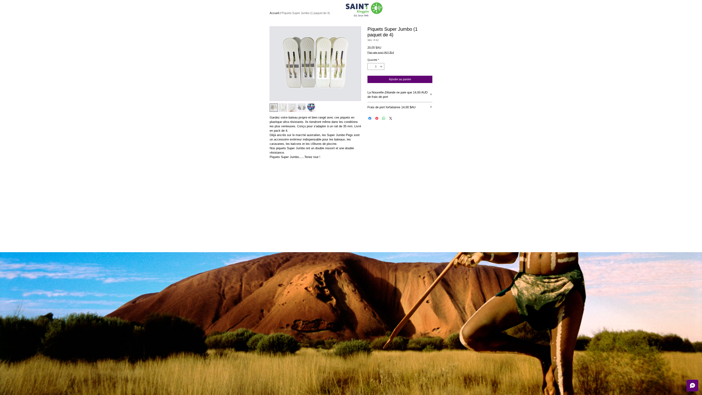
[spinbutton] (376, 66)
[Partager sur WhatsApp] (384, 118)
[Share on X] (390, 118)
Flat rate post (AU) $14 (380, 52)
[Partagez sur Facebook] (370, 118)
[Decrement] (370, 66)
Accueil (274, 13)
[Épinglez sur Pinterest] (377, 118)
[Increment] (381, 66)
